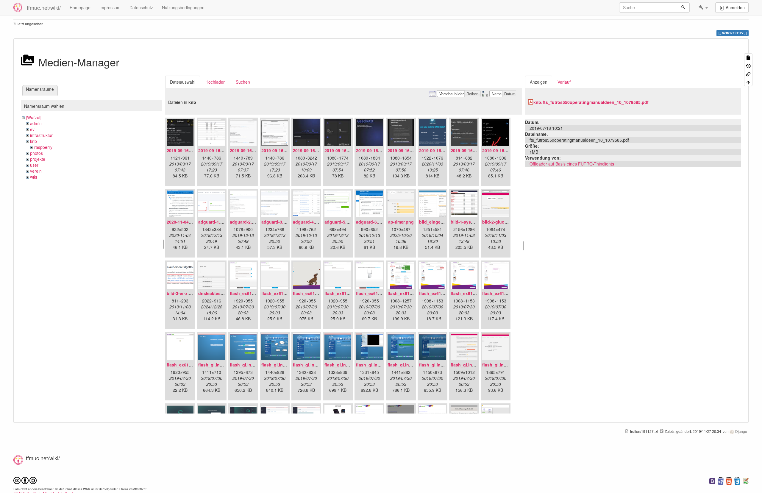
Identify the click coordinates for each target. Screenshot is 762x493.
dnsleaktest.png (214, 293)
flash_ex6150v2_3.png (315, 293)
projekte (37, 159)
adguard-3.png (276, 222)
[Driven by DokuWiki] (746, 480)
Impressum (110, 7)
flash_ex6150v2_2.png (284, 293)
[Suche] (683, 7)
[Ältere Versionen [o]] (748, 65)
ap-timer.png (401, 222)
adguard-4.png (308, 222)
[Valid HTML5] (729, 480)
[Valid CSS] (737, 480)
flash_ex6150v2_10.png (191, 365)
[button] (703, 7)
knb (33, 141)
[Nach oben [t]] (748, 81)
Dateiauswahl (182, 82)
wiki (33, 177)
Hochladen (215, 82)
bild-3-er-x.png (182, 293)
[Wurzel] (33, 117)
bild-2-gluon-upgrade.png (508, 222)
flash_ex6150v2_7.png (442, 293)
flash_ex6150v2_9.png (505, 293)
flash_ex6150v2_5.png (379, 293)
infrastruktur (41, 135)
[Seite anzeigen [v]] (748, 57)
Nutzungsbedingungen (183, 7)
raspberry (43, 147)
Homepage (80, 7)
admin (36, 123)
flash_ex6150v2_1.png (252, 293)
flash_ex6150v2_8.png (473, 293)
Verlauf (564, 82)
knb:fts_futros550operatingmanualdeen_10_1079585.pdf (591, 102)
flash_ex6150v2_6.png (410, 293)
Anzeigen (538, 82)
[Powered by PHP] (721, 480)
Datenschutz (141, 7)
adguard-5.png (339, 222)
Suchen (243, 82)
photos (36, 153)
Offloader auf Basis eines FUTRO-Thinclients (572, 164)
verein (36, 171)
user (34, 165)
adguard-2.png (245, 222)
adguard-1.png (213, 222)
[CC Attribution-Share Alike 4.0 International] (25, 479)
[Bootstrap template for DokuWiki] (712, 480)
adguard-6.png (371, 222)
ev (32, 129)
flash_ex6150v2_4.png (347, 293)
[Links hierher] (748, 73)
